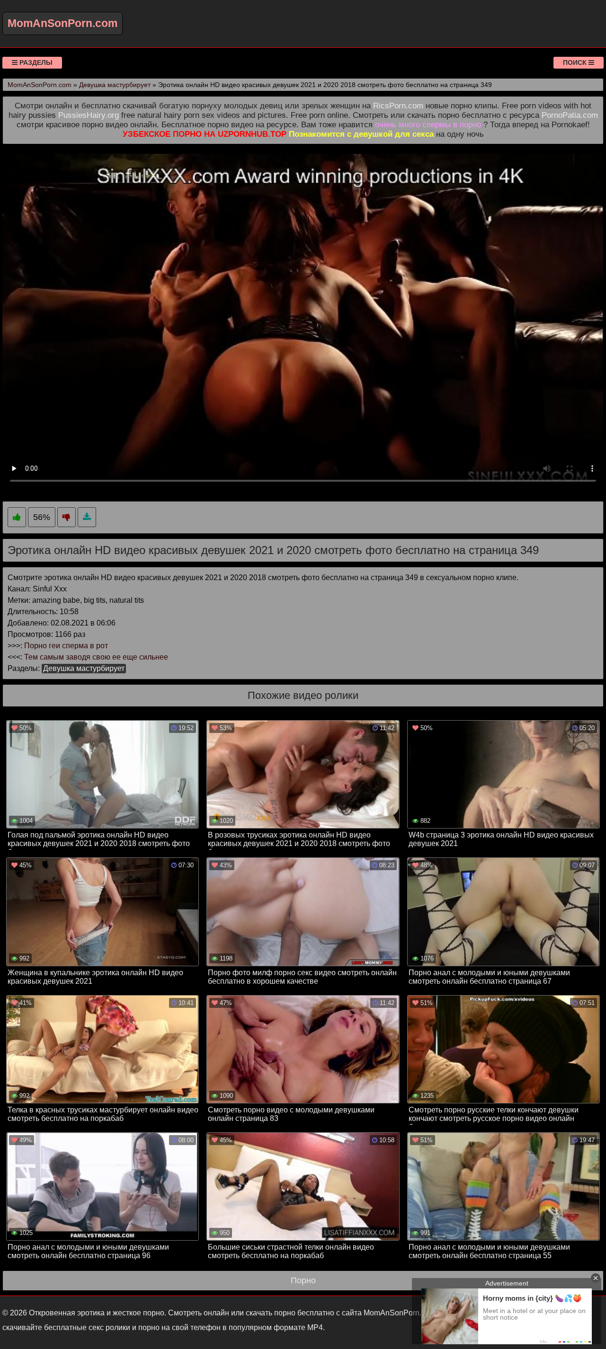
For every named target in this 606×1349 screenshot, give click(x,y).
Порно (303, 1280)
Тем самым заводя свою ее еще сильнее (96, 657)
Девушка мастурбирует (84, 668)
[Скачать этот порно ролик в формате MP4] (87, 517)
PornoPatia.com (570, 115)
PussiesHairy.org (88, 115)
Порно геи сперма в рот (66, 646)
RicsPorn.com (398, 105)
